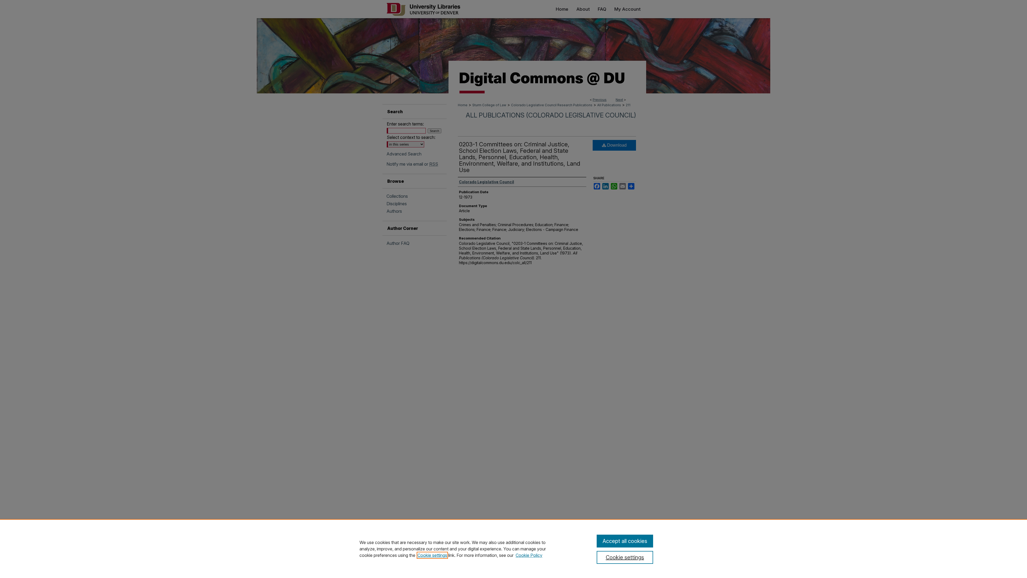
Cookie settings (432, 555)
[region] (513, 548)
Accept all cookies (625, 541)
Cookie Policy (529, 555)
